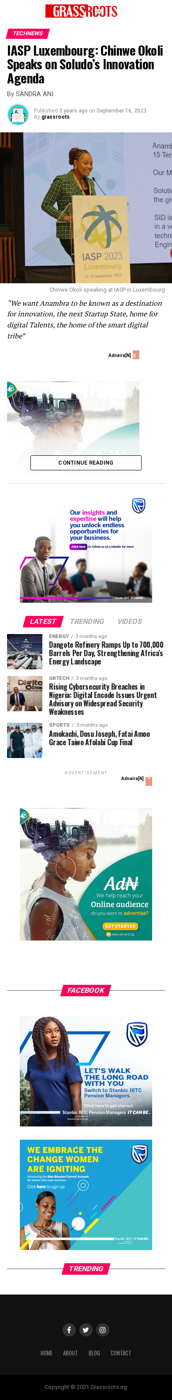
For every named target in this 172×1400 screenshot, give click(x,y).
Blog (94, 1353)
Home (46, 1353)
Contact (121, 1353)
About (70, 1353)
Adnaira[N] (119, 355)
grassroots (55, 117)
